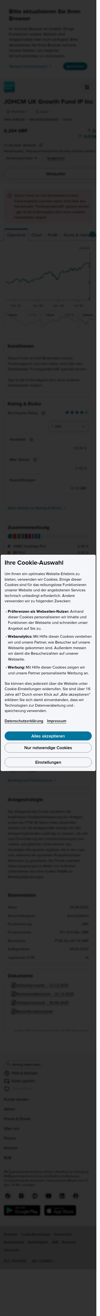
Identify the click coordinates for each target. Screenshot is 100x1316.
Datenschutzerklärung (24, 721)
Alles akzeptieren (48, 735)
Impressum (56, 721)
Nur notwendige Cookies (48, 747)
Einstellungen (48, 762)
